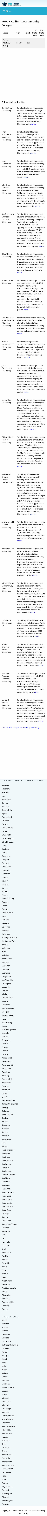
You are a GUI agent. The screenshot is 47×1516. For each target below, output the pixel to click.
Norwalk (5, 1033)
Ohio (4, 1444)
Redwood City (7, 1114)
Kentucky (5, 1380)
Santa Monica (7, 1206)
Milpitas (5, 994)
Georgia (5, 1355)
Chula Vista (6, 835)
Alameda (5, 785)
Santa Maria (7, 1203)
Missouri (5, 1405)
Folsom (5, 895)
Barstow (5, 803)
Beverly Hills (7, 810)
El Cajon (5, 884)
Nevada (5, 1437)
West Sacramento (9, 1288)
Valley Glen (6, 1252)
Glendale (5, 920)
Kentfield (5, 962)
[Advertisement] (23, 73)
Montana (5, 1412)
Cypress (5, 877)
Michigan (5, 1398)
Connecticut (6, 1341)
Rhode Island (7, 1461)
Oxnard (5, 1054)
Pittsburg (5, 1075)
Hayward (5, 930)
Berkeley (5, 806)
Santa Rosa (6, 1210)
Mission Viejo (7, 997)
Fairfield (5, 891)
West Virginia (7, 1500)
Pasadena (6, 1072)
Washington (7, 1493)
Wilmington (6, 1295)
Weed (4, 1277)
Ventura (5, 1259)
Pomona (5, 1086)
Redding (5, 1107)
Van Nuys (6, 1256)
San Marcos (6, 1178)
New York (6, 1440)
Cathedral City (7, 828)
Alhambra (6, 789)
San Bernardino (8, 1150)
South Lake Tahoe (9, 1224)
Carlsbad (5, 820)
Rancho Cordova (8, 1100)
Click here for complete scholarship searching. (20, 727)
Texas (4, 1476)
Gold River (6, 927)
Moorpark (6, 1012)
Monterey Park (8, 1008)
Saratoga (5, 1213)
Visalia (4, 1266)
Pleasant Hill (7, 1079)
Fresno (4, 905)
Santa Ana (6, 1189)
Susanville (6, 1231)
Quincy (4, 1097)
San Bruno (6, 1153)
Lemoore (5, 969)
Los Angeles (7, 983)
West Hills (6, 1284)
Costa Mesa (6, 866)
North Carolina (8, 1415)
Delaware (5, 1348)
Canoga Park (7, 817)
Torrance (5, 1245)
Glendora (5, 923)
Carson (5, 824)
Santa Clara (6, 1196)
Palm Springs (7, 1061)
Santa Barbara (8, 1192)
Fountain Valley (8, 898)
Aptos (4, 796)
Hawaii (4, 1359)
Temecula (6, 1242)
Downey (5, 881)
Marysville (6, 987)
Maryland (5, 1391)
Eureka (4, 888)
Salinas (4, 1146)
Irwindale (5, 955)
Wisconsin (6, 1497)
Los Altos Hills (7, 980)
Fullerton (5, 909)
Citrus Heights (7, 838)
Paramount (6, 1068)
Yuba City (5, 1305)
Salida (4, 1143)
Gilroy (4, 916)
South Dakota (7, 1469)
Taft (3, 1238)
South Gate (6, 1220)
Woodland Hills (8, 1302)
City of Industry (8, 842)
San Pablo (6, 1185)
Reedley (5, 1118)
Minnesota (6, 1401)
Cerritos (5, 831)
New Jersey (6, 1430)
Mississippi (6, 1408)
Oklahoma (6, 1447)
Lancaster (6, 966)
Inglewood (6, 948)
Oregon (5, 1451)
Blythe (4, 813)
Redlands (5, 1111)
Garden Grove (7, 912)
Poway (4, 1093)
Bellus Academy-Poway (7, 43)
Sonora (5, 1217)
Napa (4, 1019)
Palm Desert (7, 1058)
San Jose (5, 1167)
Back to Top (24, 1513)
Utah (4, 1479)
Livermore (6, 973)
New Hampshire (8, 1426)
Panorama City (8, 1065)
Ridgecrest (6, 1125)
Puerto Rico (6, 1458)
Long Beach (6, 976)
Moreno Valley (8, 1015)
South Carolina (8, 1465)
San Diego (6, 1157)
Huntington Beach (9, 937)
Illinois (4, 1369)
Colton (4, 852)
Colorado (5, 1338)
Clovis (4, 845)
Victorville (6, 1263)
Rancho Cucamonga (10, 1104)
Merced (5, 990)
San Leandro (7, 1171)
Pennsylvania (7, 1454)
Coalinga (5, 849)
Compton (5, 859)
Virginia (5, 1483)
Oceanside (6, 1040)
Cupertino (6, 874)
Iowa (4, 1362)
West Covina (7, 1281)
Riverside (5, 1128)
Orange (5, 1047)
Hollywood (6, 934)
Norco (4, 1026)
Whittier (5, 1291)
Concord (5, 863)
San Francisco (7, 1160)
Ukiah (4, 1249)
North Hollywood (9, 1029)
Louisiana (6, 1384)
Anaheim (5, 792)
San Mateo (6, 1181)
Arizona (5, 1331)
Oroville (5, 1051)
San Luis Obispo (8, 1174)
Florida (4, 1352)
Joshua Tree (7, 958)
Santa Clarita (7, 1199)
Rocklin (5, 1132)
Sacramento (6, 1139)
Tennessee (6, 1472)
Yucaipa (5, 1309)
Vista (4, 1270)
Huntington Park (9, 941)
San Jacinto (6, 1164)
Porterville (6, 1089)
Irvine (4, 951)
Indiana (5, 1373)
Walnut (5, 1274)
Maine (4, 1394)
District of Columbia (10, 1345)
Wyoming (5, 1504)
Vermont (5, 1490)
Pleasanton (6, 1082)
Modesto (5, 1001)
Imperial (5, 944)
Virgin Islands (7, 1486)
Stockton (5, 1228)
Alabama (5, 1323)
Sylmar (4, 1235)
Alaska (4, 1320)
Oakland (5, 1036)
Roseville (5, 1135)
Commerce (6, 856)
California (6, 1334)
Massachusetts (8, 1387)
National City (7, 1022)
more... (33, 124)
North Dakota (7, 1419)
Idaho (4, 1366)
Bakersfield (6, 799)
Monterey (6, 1005)
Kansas (5, 1377)
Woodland (6, 1298)
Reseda (5, 1121)
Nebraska (6, 1423)
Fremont (5, 902)
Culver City (6, 870)
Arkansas (5, 1327)
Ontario (5, 1043)
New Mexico (7, 1433)
